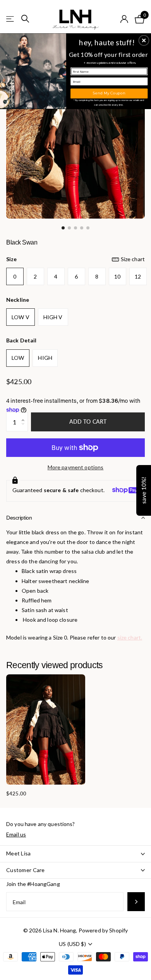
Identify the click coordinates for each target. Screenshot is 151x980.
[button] (144, 40)
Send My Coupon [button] (109, 93)
